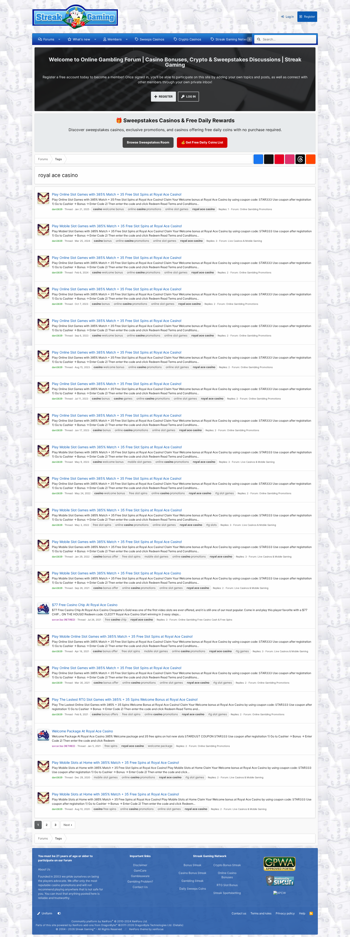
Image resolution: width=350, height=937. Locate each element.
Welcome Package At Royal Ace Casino (82, 731)
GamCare (140, 870)
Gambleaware (140, 876)
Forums (48, 39)
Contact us (239, 913)
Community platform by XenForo (109, 921)
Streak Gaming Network (233, 39)
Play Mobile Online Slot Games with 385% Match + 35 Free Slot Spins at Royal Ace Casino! (122, 636)
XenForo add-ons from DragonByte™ (94, 925)
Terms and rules (260, 913)
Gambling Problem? (140, 881)
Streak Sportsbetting (227, 893)
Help (302, 913)
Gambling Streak (192, 881)
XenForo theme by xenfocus (146, 929)
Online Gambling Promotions (256, 209)
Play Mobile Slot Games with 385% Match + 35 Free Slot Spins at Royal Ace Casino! (117, 226)
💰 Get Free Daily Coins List (202, 142)
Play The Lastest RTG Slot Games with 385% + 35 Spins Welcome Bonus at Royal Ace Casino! (125, 699)
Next (67, 825)
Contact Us (140, 887)
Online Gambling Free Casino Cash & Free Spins (205, 619)
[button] (59, 39)
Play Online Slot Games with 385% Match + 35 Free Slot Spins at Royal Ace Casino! (116, 194)
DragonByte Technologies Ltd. (153, 925)
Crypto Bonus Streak (227, 865)
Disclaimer (140, 865)
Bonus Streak (192, 865)
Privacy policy (285, 913)
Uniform (46, 913)
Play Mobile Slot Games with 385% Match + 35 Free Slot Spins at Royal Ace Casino (116, 573)
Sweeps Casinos (152, 39)
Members (115, 39)
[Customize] (59, 913)
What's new (81, 39)
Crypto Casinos (190, 39)
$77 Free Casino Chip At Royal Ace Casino (84, 605)
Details (178, 925)
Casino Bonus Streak (192, 873)
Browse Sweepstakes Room (148, 142)
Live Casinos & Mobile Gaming (245, 240)
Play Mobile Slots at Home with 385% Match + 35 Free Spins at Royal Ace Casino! (115, 762)
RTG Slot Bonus (227, 885)
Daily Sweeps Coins (192, 888)
